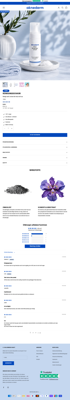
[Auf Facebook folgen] (3, 387)
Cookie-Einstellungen (56, 365)
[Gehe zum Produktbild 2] (10, 84)
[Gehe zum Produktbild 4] (21, 84)
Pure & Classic (39, 351)
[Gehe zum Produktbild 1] (5, 84)
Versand (11, 108)
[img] (7, 257)
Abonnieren (8, 363)
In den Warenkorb (35, 135)
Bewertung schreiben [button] (35, 246)
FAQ (37, 356)
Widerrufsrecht (55, 362)
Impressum (54, 359)
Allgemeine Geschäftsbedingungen (59, 353)
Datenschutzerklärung (57, 351)
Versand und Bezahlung (57, 356)
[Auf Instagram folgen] (8, 387)
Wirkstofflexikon (39, 353)
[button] (6, 102)
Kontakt (38, 359)
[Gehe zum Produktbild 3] (16, 84)
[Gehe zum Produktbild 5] (27, 84)
